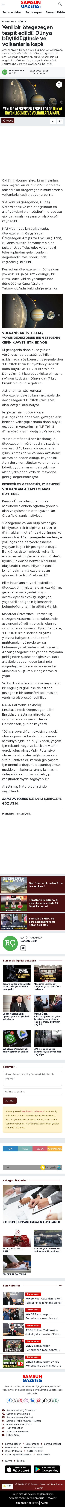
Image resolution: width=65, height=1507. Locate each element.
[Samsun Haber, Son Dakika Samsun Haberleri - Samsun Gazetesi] (31, 4)
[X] (15, 1400)
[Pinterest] (21, 1400)
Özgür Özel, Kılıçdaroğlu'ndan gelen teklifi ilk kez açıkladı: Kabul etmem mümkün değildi (47, 1019)
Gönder (10, 1100)
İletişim (21, 1461)
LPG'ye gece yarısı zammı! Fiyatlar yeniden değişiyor (48, 1052)
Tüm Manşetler (14, 1428)
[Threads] (50, 1400)
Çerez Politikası (13, 1451)
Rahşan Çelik (29, 941)
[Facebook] (9, 1400)
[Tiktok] (44, 1400)
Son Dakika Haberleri (17, 1431)
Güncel (22, 22)
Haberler (8, 22)
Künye (8, 1461)
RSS (8, 1486)
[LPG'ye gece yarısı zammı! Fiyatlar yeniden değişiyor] (48, 1038)
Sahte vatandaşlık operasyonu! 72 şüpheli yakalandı (16, 1016)
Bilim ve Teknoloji (33, 1447)
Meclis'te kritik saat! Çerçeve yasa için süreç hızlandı (47, 987)
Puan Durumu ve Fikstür (19, 1424)
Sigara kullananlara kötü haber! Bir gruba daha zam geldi (17, 987)
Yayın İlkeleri (43, 1454)
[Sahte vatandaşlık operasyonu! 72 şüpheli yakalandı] (17, 1003)
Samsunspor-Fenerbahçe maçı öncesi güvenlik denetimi (41, 1317)
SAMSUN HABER (15, 798)
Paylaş (9, 121)
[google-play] (47, 1470)
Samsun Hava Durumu (18, 1414)
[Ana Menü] (3, 4)
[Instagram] (26, 1400)
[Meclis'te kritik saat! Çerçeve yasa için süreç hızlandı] (48, 973)
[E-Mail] (23, 948)
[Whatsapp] (56, 1400)
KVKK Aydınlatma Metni (18, 1454)
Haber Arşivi (12, 1435)
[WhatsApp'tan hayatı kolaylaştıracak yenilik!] (17, 1038)
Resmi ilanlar (11, 1447)
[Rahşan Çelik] (10, 943)
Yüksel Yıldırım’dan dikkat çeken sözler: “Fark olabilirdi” (42, 1332)
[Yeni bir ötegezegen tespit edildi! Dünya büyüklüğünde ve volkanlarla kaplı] (32, 98)
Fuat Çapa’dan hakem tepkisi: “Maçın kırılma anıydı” (43, 1300)
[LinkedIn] (32, 1400)
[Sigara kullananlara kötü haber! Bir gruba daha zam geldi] (17, 973)
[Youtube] (38, 1400)
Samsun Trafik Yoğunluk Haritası (23, 1421)
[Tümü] (60, 1285)
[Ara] (60, 4)
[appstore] (18, 1470)
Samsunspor (33, 12)
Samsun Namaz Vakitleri (19, 1417)
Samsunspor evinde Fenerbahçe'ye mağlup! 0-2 (43, 1363)
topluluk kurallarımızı (33, 1111)
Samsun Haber (12, 12)
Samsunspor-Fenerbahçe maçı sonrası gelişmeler (41, 1348)
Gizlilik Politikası (35, 1451)
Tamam (44, 1503)
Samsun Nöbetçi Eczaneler (21, 1410)
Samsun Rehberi (53, 1444)
